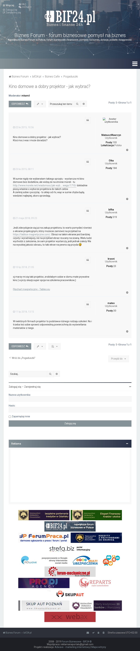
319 (115, 217)
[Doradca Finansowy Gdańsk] (44, 515)
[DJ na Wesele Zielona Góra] (44, 583)
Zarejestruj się (32, 386)
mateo (111, 303)
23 (114, 266)
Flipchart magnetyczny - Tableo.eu (31, 289)
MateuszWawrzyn (111, 135)
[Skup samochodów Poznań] (44, 605)
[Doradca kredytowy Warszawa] (96, 605)
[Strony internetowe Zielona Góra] (44, 560)
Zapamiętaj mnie (21, 416)
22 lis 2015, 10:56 (24, 127)
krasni (111, 258)
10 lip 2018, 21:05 (24, 267)
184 (115, 168)
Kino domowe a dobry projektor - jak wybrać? (49, 86)
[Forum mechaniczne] (70, 571)
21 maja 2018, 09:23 (26, 218)
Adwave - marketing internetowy (72, 647)
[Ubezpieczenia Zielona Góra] (96, 560)
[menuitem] (22, 4)
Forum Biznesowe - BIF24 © (77, 641)
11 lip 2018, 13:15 (24, 311)
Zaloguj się (15, 386)
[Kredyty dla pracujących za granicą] (96, 537)
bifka (111, 209)
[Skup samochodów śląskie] (70, 594)
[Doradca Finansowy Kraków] (96, 515)
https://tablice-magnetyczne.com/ (31, 234)
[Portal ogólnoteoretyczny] (70, 549)
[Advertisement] (70, 476)
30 (114, 310)
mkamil (26, 95)
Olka (111, 160)
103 (115, 142)
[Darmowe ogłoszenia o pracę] (44, 537)
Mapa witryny (99, 647)
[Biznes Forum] (70, 18)
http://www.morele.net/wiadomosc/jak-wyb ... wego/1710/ (44, 185)
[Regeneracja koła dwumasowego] (96, 583)
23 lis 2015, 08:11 (24, 169)
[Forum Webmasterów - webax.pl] (70, 617)
